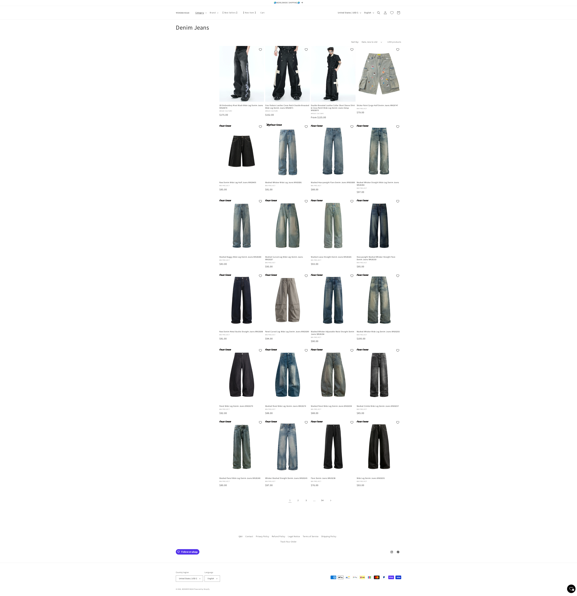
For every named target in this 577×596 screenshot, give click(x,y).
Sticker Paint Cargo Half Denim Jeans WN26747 (377, 105)
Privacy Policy (262, 536)
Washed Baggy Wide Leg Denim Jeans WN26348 (240, 257)
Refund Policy (278, 536)
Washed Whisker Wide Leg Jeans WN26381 (283, 182)
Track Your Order (288, 541)
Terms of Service (311, 536)
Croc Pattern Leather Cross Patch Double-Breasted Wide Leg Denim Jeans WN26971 (287, 106)
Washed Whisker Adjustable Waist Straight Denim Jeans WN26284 (332, 332)
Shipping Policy (328, 536)
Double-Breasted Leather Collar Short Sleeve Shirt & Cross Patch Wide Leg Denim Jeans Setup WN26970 (333, 108)
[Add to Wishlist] (260, 49)
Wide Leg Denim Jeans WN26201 (371, 478)
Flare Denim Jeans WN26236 (323, 478)
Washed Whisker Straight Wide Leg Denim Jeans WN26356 (378, 183)
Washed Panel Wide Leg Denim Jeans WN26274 (285, 406)
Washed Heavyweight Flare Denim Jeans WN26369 (333, 182)
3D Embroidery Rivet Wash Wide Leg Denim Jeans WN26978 (241, 106)
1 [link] (290, 500)
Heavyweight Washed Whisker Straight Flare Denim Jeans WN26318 (376, 258)
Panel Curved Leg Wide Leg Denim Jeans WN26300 (287, 331)
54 (322, 500)
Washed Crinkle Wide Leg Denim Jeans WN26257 (378, 406)
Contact (249, 536)
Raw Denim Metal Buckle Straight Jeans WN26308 (241, 331)
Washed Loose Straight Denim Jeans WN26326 (331, 257)
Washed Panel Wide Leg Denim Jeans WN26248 (239, 478)
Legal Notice (294, 536)
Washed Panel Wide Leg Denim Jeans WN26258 (331, 406)
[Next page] (330, 500)
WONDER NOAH (188, 589)
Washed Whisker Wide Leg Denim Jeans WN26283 (378, 331)
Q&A (241, 536)
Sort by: (355, 42)
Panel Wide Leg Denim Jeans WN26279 (236, 406)
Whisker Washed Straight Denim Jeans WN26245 (286, 478)
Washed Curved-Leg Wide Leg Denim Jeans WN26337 (284, 258)
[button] (201, 12)
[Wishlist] (392, 12)
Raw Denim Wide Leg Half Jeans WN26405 (237, 182)
